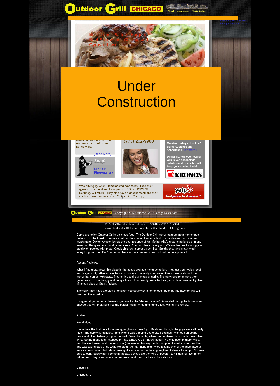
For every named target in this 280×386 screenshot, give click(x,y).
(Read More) (102, 154)
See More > (190, 150)
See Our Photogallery (103, 170)
